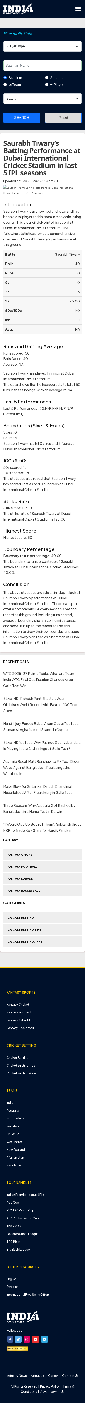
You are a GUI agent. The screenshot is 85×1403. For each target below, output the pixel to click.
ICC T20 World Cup (20, 1210)
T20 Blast (13, 1241)
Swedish (13, 1287)
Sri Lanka (13, 1134)
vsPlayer (57, 84)
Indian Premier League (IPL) (25, 1194)
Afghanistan (15, 1157)
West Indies (15, 1142)
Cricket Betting (21, 917)
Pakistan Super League (23, 1234)
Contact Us (70, 1376)
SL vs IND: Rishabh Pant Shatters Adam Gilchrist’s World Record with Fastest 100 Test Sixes (40, 704)
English (12, 1279)
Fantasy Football (22, 866)
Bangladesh (15, 1165)
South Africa (15, 1118)
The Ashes (14, 1226)
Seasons (57, 77)
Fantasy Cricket (21, 854)
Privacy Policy (50, 1386)
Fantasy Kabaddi (21, 878)
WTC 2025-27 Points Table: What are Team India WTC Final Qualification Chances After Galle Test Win (38, 679)
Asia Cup (13, 1202)
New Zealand (16, 1149)
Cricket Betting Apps (25, 941)
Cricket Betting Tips (24, 929)
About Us (37, 1376)
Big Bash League (18, 1249)
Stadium (15, 77)
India (10, 1102)
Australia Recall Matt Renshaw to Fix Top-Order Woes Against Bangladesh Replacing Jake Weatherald (41, 767)
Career (53, 1376)
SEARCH (21, 117)
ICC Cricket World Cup (23, 1218)
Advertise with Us (52, 1391)
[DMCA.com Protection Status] (17, 1348)
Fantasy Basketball (24, 890)
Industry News (17, 1376)
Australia (13, 1110)
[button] (10, 1339)
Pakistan (13, 1126)
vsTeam (14, 84)
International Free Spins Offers (28, 1294)
